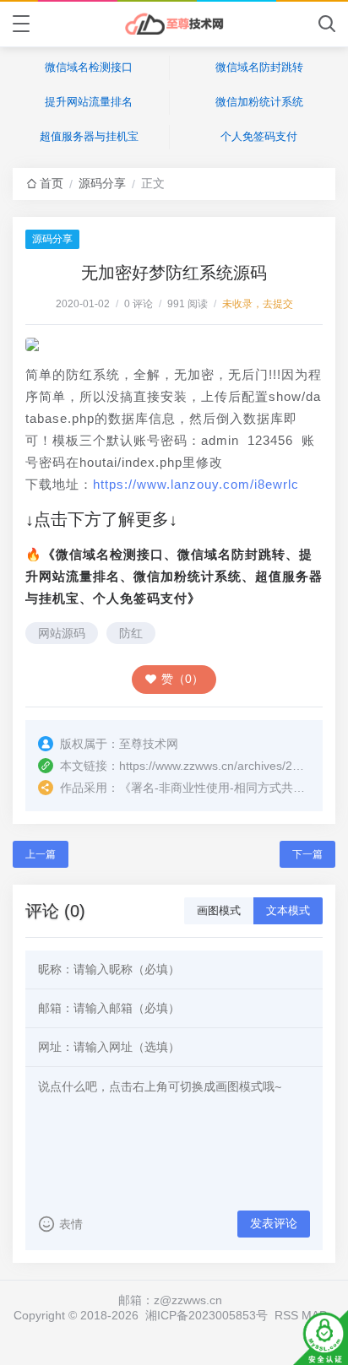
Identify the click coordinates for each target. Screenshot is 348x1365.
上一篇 (40, 854)
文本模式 (288, 910)
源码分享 (102, 183)
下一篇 (307, 854)
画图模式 (219, 910)
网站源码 (61, 633)
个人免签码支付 (258, 136)
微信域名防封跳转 (259, 67)
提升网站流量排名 (89, 101)
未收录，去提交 (257, 304)
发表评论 (273, 1223)
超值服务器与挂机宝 (89, 136)
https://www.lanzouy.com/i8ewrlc (196, 484)
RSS (286, 1315)
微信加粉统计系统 (259, 101)
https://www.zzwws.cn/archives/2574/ (217, 765)
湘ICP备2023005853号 (206, 1315)
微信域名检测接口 (89, 67)
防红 (131, 633)
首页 (51, 183)
